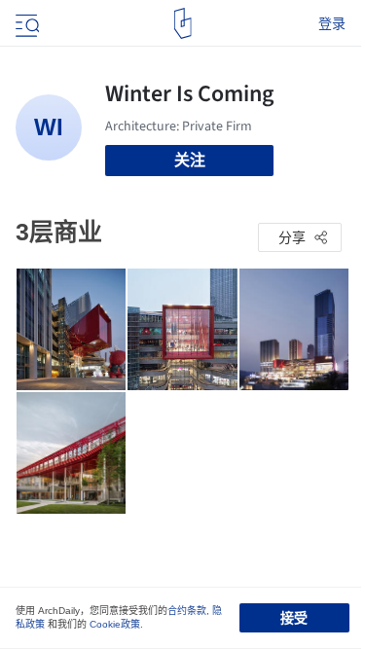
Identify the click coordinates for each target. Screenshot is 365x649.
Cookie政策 (115, 624)
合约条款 (186, 610)
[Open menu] (25, 23)
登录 (332, 23)
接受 (294, 618)
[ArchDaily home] (182, 23)
